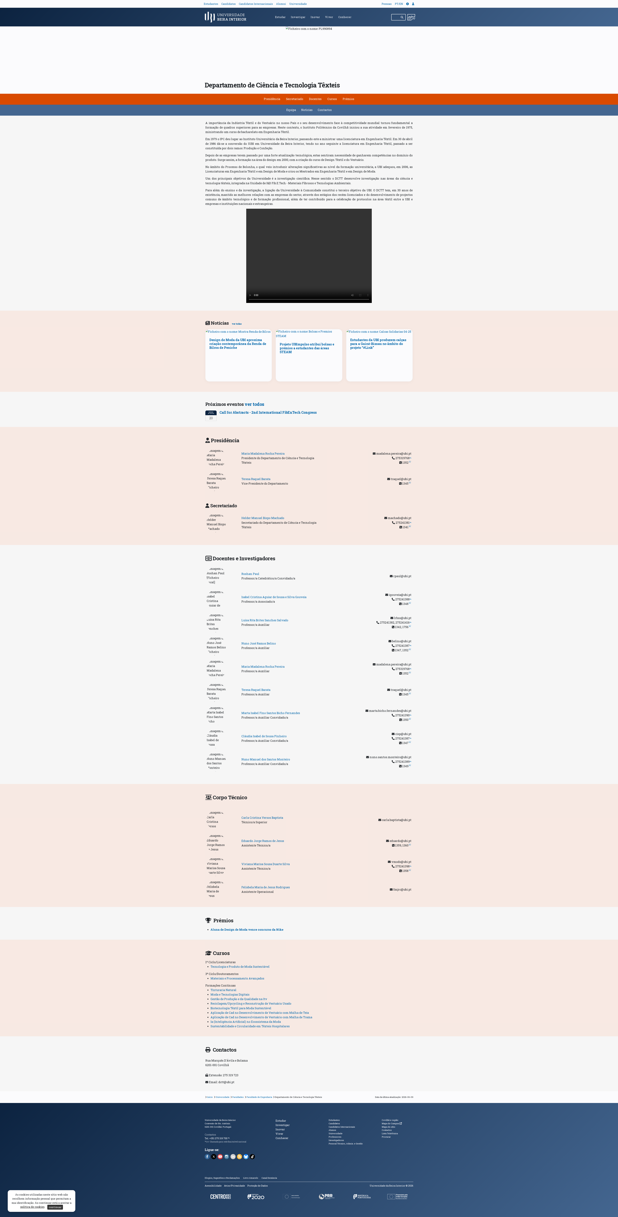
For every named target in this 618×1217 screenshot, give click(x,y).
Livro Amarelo (251, 1177)
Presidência (272, 99)
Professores (335, 1136)
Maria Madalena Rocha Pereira (263, 453)
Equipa (291, 110)
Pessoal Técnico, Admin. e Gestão (346, 1143)
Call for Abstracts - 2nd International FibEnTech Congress (268, 412)
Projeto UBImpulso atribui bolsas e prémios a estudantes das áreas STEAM (307, 348)
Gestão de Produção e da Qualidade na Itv (239, 999)
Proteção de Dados (257, 1185)
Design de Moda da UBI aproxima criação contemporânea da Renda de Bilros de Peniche (237, 344)
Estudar (280, 17)
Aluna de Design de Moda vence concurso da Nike (247, 929)
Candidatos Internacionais (256, 3)
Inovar (315, 17)
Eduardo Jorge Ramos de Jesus (262, 841)
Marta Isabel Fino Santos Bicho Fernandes (270, 713)
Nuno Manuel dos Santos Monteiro (265, 759)
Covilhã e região (390, 1120)
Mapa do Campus (392, 1123)
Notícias (307, 110)
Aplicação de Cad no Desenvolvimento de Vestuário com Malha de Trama (261, 1017)
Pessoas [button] (387, 3)
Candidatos (228, 3)
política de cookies (32, 1207)
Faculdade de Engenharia (259, 1097)
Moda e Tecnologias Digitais (230, 994)
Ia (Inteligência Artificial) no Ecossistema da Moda (246, 1022)
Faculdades (238, 1097)
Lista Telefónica (390, 1133)
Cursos (332, 99)
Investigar (298, 17)
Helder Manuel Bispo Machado (262, 518)
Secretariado (294, 99)
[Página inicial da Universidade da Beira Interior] (227, 17)
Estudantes (211, 3)
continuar (55, 1207)
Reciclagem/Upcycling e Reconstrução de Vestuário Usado (251, 1003)
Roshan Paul (250, 574)
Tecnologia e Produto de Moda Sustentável (240, 967)
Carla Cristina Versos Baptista (262, 818)
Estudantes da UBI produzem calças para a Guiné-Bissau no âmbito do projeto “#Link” (378, 344)
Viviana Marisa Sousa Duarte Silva (265, 864)
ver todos (254, 404)
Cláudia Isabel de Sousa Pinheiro (264, 736)
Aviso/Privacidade (234, 1185)
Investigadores (336, 1140)
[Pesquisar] (402, 17)
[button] (407, 3)
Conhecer (344, 17)
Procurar (386, 1136)
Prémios (348, 99)
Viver (329, 17)
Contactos (325, 110)
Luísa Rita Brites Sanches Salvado (264, 620)
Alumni (281, 3)
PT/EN (399, 3)
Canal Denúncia (269, 1177)
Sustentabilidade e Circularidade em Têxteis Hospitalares (250, 1026)
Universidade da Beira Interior (220, 1120)
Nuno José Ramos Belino (258, 643)
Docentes (315, 99)
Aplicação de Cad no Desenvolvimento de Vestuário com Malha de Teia (260, 1013)
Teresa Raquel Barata (255, 479)
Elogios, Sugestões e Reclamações (222, 1177)
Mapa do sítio (388, 1126)
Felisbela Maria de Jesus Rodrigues (265, 887)
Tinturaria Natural (223, 990)
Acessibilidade (213, 1185)
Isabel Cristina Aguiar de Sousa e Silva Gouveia (273, 597)
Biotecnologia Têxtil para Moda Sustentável (241, 1008)
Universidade (298, 3)
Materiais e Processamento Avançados (237, 978)
